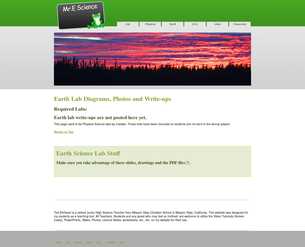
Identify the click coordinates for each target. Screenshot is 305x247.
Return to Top (63, 132)
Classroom (239, 24)
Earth (173, 24)
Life (128, 24)
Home (59, 242)
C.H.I (98, 242)
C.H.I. (195, 24)
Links (217, 24)
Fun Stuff (110, 242)
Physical (150, 24)
